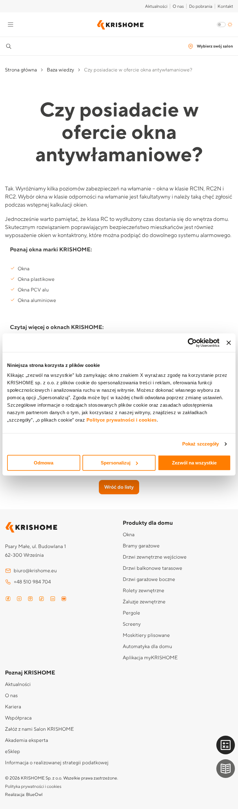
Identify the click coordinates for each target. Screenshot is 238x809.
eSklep (12, 751)
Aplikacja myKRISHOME (150, 658)
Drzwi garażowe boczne (149, 579)
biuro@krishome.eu (35, 571)
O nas (178, 6)
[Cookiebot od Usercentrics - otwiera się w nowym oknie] (192, 342)
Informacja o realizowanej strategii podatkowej (56, 763)
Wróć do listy (119, 487)
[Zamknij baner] (229, 343)
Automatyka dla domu (147, 646)
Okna (23, 269)
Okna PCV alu (33, 290)
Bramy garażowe (141, 546)
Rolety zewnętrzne (143, 590)
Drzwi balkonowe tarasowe (152, 568)
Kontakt (225, 6)
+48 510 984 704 (32, 582)
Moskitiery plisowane (146, 635)
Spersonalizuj (115, 462)
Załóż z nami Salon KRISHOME (39, 729)
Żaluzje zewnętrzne (144, 602)
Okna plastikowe (36, 279)
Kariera (13, 707)
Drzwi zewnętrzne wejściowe (155, 557)
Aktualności (156, 6)
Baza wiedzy (60, 70)
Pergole (131, 613)
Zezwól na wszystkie (194, 462)
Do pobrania (200, 6)
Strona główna (21, 70)
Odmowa (43, 462)
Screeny (132, 624)
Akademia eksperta (26, 740)
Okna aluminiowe (37, 300)
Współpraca (18, 718)
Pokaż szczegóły (200, 443)
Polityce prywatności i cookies (121, 420)
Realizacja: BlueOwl (23, 795)
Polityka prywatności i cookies (33, 786)
